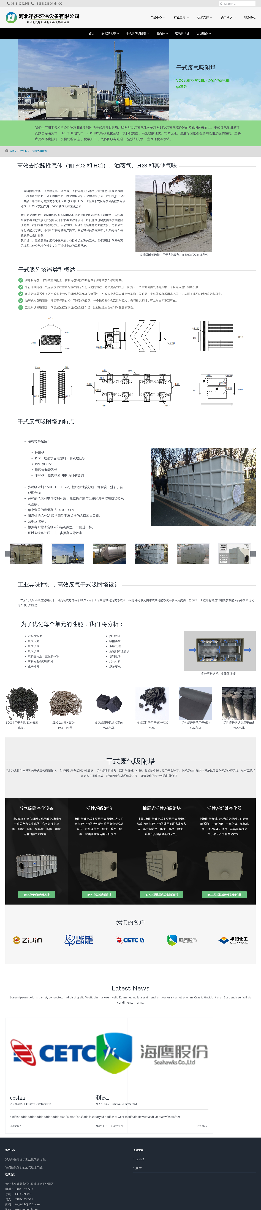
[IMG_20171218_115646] (151, 554)
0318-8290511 (24, 1199)
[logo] (42, 12)
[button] (8, 554)
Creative (30, 1103)
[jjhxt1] (68, 554)
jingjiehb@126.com (27, 1204)
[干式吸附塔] (26, 554)
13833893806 (23, 1194)
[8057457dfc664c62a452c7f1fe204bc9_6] (235, 554)
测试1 (102, 1097)
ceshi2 (17, 1097)
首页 (12, 151)
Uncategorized (43, 1103)
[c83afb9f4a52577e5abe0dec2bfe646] (193, 554)
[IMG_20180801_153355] (109, 554)
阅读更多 (14, 1125)
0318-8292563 (24, 1189)
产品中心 (22, 151)
